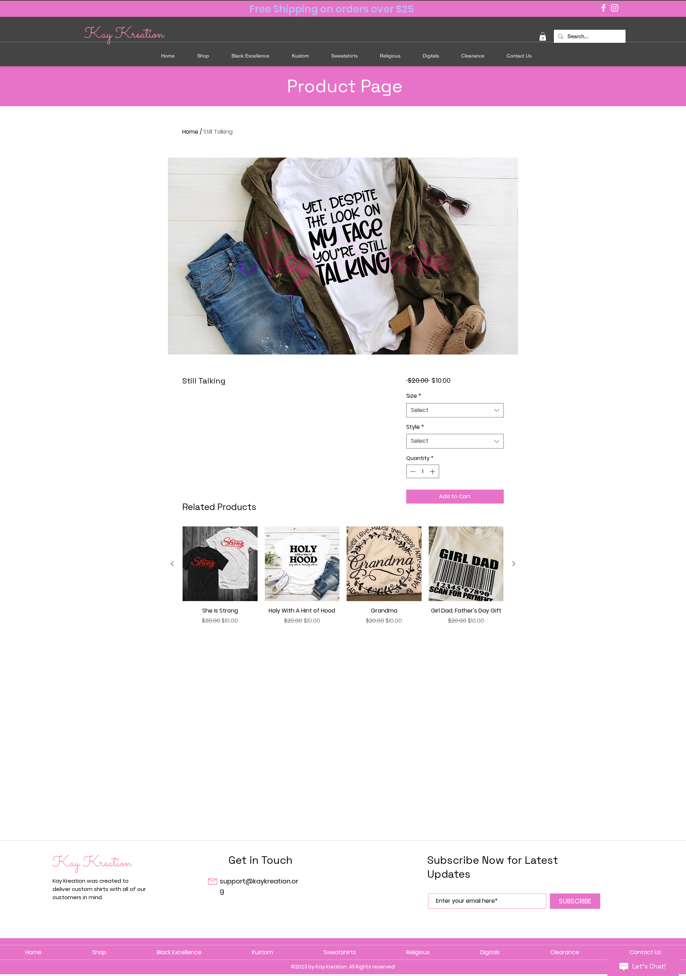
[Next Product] (513, 563)
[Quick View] (220, 563)
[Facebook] (603, 8)
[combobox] (455, 410)
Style (415, 427)
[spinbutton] (422, 471)
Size (413, 396)
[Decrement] (412, 471)
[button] (542, 36)
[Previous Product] (172, 563)
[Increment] (433, 471)
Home (190, 132)
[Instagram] (615, 8)
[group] (343, 579)
